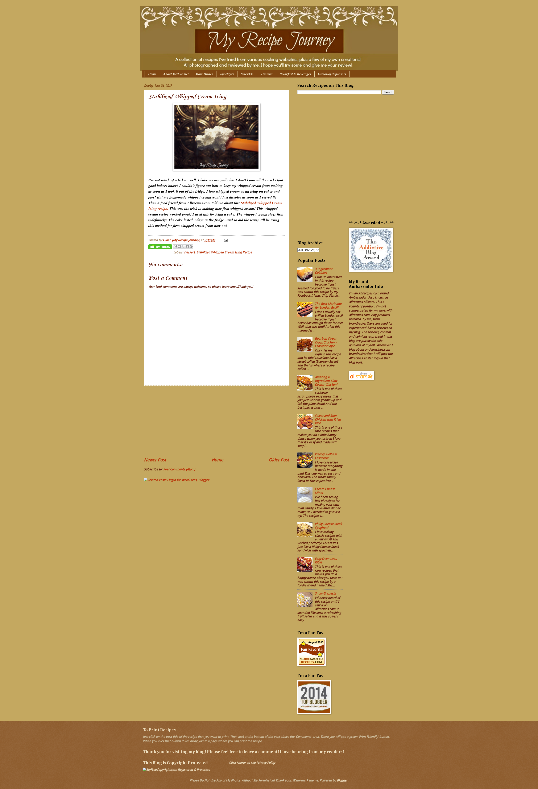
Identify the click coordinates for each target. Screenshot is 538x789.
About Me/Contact (176, 74)
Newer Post (155, 459)
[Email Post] (224, 240)
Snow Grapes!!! (325, 593)
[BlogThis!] (179, 246)
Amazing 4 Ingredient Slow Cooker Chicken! (326, 380)
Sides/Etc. (247, 74)
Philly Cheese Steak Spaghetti (328, 526)
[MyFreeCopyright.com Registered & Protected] (176, 770)
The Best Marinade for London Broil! (328, 305)
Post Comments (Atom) (179, 469)
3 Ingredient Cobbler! (323, 271)
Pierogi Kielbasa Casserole (326, 456)
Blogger (342, 780)
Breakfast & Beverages (295, 74)
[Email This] (175, 246)
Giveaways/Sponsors (332, 74)
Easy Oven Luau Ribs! (326, 560)
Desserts (267, 74)
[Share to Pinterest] (191, 246)
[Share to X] (183, 246)
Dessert (189, 252)
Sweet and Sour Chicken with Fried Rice (328, 419)
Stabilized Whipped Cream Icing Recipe (224, 252)
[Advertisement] (216, 421)
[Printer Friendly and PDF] (160, 247)
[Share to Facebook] (187, 246)
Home (152, 74)
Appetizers (227, 74)
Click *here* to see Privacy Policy (252, 763)
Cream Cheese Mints (325, 491)
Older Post (279, 459)
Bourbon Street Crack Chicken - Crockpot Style (325, 342)
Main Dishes (204, 74)
